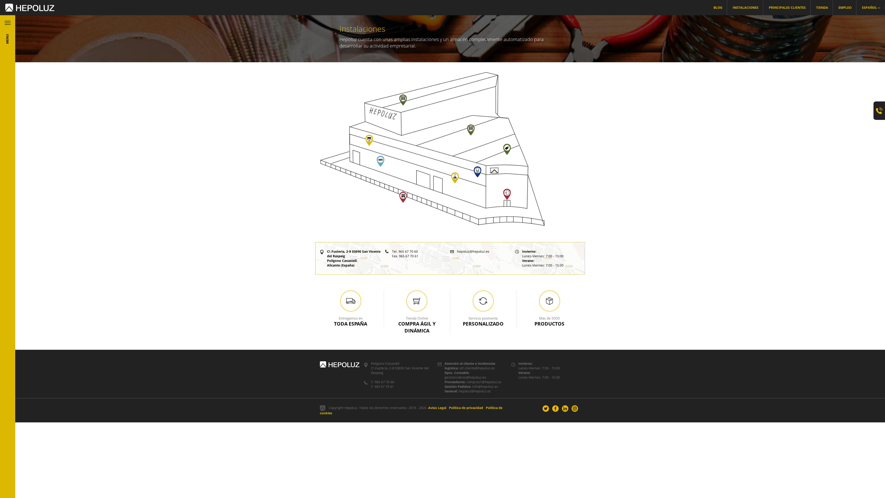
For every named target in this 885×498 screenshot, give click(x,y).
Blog (718, 7)
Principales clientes (787, 7)
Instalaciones (745, 7)
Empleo (845, 7)
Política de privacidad (466, 408)
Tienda (822, 7)
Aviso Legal (437, 408)
